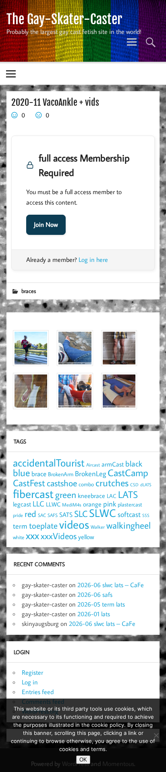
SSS (145, 515)
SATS (66, 514)
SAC (42, 515)
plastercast (130, 504)
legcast (22, 504)
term (20, 526)
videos (74, 524)
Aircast (93, 464)
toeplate (43, 525)
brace (38, 473)
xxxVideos (59, 536)
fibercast (33, 493)
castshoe (62, 483)
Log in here (93, 259)
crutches (112, 482)
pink (109, 503)
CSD (134, 484)
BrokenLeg (90, 473)
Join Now (46, 225)
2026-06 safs (94, 594)
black (133, 463)
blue (21, 472)
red (30, 513)
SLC (80, 513)
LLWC (53, 504)
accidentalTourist (49, 462)
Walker (98, 526)
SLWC (102, 513)
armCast (113, 464)
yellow (86, 537)
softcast (129, 514)
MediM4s (71, 505)
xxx (32, 535)
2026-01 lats (93, 614)
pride (18, 515)
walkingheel (128, 525)
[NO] (156, 735)
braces (28, 291)
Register (32, 672)
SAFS (53, 515)
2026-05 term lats (101, 604)
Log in (30, 682)
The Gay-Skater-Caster (64, 19)
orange (92, 504)
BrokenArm (60, 474)
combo (86, 484)
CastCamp (128, 472)
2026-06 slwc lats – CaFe (110, 585)
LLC (38, 503)
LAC (111, 496)
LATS (128, 494)
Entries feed (38, 692)
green (65, 494)
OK (83, 760)
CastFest (29, 483)
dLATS (145, 484)
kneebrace (91, 496)
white (18, 537)
